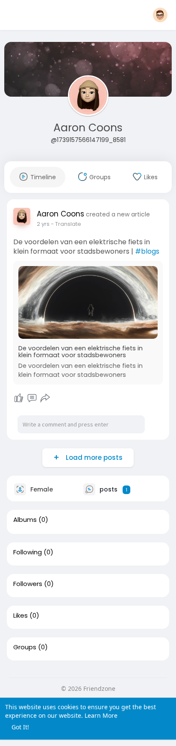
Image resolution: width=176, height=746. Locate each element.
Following (27, 552)
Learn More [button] (101, 715)
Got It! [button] (20, 727)
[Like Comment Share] (32, 398)
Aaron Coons (88, 127)
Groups (24, 647)
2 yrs (43, 224)
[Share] (45, 398)
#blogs (147, 251)
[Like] (18, 398)
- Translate (66, 224)
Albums (25, 519)
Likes (20, 615)
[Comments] (32, 398)
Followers (27, 583)
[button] (160, 15)
